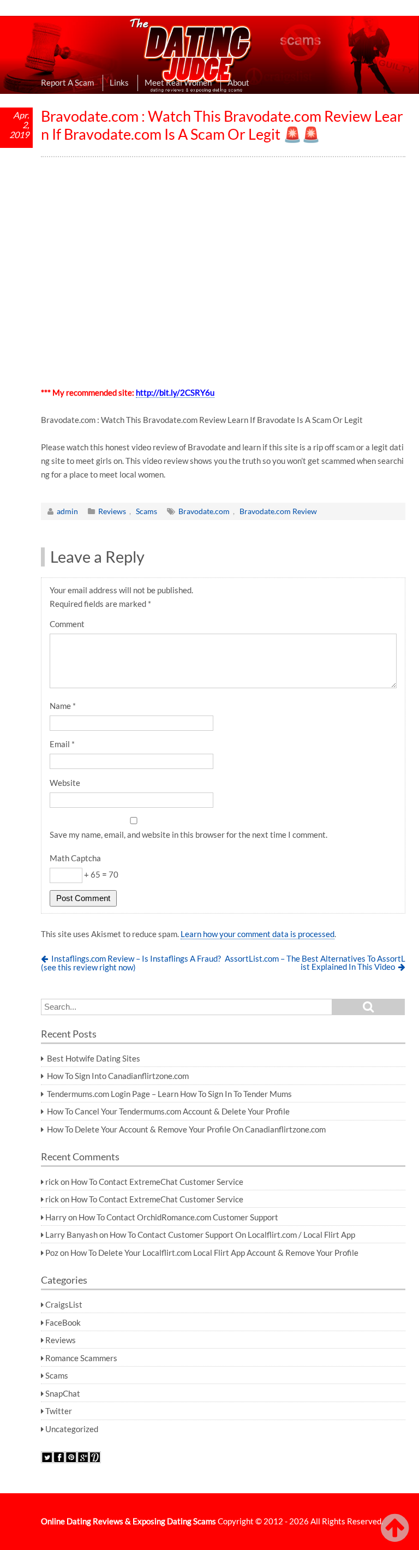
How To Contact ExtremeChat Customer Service (157, 1182)
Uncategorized (71, 1429)
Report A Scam (67, 82)
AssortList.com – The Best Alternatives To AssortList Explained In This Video (315, 962)
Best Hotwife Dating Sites (93, 1058)
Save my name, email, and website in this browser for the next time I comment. (188, 834)
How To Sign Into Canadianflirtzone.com (118, 1076)
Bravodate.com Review (278, 511)
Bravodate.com (204, 511)
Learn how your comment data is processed (257, 934)
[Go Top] (397, 1528)
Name (63, 706)
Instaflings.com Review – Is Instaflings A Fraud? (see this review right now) (131, 962)
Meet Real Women (178, 82)
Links (119, 82)
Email (62, 744)
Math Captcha (75, 858)
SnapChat (62, 1393)
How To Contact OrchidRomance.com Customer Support (178, 1217)
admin (67, 511)
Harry (56, 1217)
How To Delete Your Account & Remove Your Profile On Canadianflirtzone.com (186, 1129)
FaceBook (63, 1322)
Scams (146, 511)
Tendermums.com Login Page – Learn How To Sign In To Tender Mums (169, 1094)
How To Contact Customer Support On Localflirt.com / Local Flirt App (232, 1234)
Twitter (58, 1411)
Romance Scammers (81, 1358)
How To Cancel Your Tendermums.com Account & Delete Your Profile (168, 1111)
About (238, 82)
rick (52, 1182)
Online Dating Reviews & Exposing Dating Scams (128, 1521)
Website (65, 783)
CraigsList (63, 1304)
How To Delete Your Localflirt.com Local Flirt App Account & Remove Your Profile (214, 1252)
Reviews (112, 511)
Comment (67, 624)
